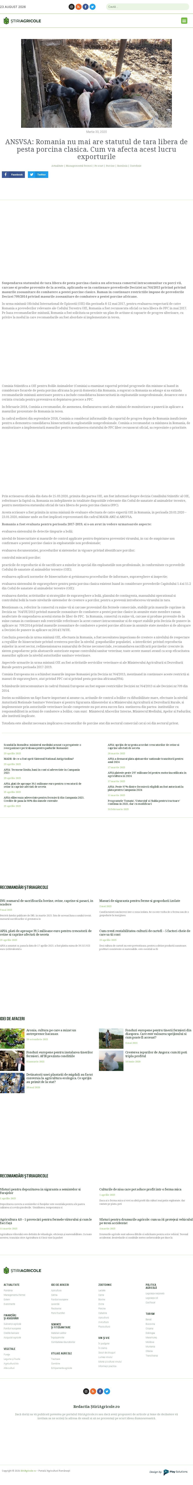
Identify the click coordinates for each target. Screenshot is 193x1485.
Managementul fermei (79, 165)
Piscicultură (104, 1326)
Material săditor (58, 1333)
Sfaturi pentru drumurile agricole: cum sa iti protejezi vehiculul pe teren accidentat (146, 1221)
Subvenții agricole (12, 1324)
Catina (54, 1295)
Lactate (101, 1290)
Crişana (149, 1328)
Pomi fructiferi (58, 1313)
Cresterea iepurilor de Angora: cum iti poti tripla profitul (156, 1054)
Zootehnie (136, 165)
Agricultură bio (11, 1363)
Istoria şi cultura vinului (110, 1361)
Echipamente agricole (61, 1368)
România (122, 165)
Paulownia (56, 1308)
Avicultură (103, 1322)
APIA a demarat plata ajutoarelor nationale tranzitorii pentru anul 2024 (145, 760)
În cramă (102, 1348)
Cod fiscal (150, 1302)
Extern (7, 1299)
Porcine (110, 165)
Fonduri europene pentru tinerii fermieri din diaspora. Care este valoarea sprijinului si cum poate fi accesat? (158, 1033)
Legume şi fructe (12, 1359)
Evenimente (9, 1304)
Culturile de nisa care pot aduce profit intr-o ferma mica (140, 1189)
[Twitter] (93, 7)
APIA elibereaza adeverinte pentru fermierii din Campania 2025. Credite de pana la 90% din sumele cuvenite (44, 799)
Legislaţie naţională (155, 1293)
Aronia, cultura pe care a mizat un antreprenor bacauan (51, 1032)
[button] (184, 21)
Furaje (7, 1354)
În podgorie (103, 1343)
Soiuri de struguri (106, 1352)
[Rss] (79, 7)
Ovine (101, 1304)
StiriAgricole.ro (28, 1471)
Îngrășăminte (57, 1337)
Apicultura (56, 1290)
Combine (55, 1363)
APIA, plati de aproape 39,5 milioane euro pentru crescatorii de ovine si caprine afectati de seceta (42, 785)
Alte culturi (9, 1368)
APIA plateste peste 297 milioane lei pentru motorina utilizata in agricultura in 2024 (147, 774)
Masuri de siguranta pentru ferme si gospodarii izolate (139, 901)
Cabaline (102, 1313)
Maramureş (151, 1337)
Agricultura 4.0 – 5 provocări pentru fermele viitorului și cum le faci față (46, 1221)
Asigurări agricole (12, 1337)
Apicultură (103, 1317)
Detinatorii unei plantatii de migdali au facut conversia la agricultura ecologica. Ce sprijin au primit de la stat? (59, 1078)
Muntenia (150, 1346)
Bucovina (150, 1324)
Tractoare (55, 1359)
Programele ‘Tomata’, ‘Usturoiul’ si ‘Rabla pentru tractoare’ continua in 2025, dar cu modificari (144, 802)
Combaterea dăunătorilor (63, 1342)
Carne (101, 1295)
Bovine (101, 1299)
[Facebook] (86, 7)
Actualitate (57, 165)
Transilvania (152, 1355)
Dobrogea (150, 1333)
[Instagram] (72, 7)
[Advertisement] (96, 244)
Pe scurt (98, 165)
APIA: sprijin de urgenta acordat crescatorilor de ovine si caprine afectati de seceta (143, 746)
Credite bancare (11, 1333)
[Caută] (184, 6)
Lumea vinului (105, 1357)
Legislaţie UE (152, 1298)
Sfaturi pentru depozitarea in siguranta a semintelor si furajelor (40, 1191)
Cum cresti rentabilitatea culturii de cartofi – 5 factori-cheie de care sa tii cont (144, 933)
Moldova (150, 1342)
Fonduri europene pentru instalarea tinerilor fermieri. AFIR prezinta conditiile (59, 1054)
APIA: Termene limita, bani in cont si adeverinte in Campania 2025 (42, 771)
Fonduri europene (12, 1328)
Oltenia (149, 1351)
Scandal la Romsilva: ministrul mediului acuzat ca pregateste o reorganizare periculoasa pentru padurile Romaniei (42, 746)
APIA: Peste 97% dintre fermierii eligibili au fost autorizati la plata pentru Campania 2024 (145, 788)
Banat (149, 1319)
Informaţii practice (107, 1366)
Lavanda (55, 1304)
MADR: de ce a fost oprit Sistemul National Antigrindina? (39, 758)
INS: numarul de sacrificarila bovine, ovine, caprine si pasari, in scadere (46, 902)
